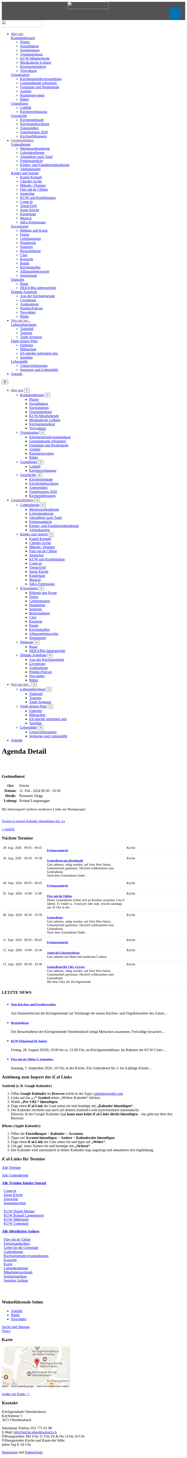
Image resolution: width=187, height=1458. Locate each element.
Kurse (8, 1264)
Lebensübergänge (23, 325)
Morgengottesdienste (35, 148)
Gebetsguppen (30, 239)
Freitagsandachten (17, 1243)
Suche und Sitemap (16, 1327)
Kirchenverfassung (33, 112)
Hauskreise (28, 243)
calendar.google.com (108, 1093)
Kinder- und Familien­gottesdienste (45, 165)
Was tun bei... (21, 320)
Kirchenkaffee (30, 267)
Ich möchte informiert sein (39, 353)
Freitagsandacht (31, 161)
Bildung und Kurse (34, 230)
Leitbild (25, 107)
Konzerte (26, 259)
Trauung (26, 333)
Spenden (26, 357)
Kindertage (28, 214)
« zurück (8, 829)
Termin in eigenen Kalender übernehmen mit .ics (33, 821)
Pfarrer (25, 42)
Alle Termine (11, 1167)
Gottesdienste (20, 144)
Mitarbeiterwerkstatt (18, 1272)
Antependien (29, 128)
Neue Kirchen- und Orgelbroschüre (33, 1004)
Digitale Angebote (24, 292)
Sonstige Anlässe (16, 1280)
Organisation (20, 75)
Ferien (24, 234)
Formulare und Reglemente (39, 87)
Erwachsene (20, 226)
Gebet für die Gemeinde (21, 1248)
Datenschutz (34, 1452)
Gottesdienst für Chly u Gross (66, 967)
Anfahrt (25, 91)
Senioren (26, 247)
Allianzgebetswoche (34, 271)
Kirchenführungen (33, 136)
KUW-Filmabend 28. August (29, 1041)
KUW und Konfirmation (38, 198)
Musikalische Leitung (35, 62)
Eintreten (26, 345)
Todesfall (26, 329)
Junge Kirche (29, 210)
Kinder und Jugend (25, 173)
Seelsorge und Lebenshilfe (39, 370)
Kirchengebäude (32, 120)
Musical (25, 218)
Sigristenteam (29, 50)
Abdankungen (30, 169)
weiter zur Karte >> (16, 1394)
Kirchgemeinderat (33, 66)
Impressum (10, 1452)
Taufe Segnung (31, 337)
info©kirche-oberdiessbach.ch (35, 1432)
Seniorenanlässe (15, 1276)
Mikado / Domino (33, 185)
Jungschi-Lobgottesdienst (63, 952)
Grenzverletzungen (33, 366)
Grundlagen (19, 103)
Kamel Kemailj (31, 177)
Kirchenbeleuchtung (34, 124)
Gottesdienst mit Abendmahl (65, 860)
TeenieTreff (28, 206)
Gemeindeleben (22, 140)
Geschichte (19, 116)
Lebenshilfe (19, 361)
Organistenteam (31, 54)
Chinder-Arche (31, 181)
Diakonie (17, 279)
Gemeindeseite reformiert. (38, 83)
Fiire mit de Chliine (34, 189)
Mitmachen (28, 349)
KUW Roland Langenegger (24, 1215)
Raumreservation (32, 95)
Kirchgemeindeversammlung (41, 79)
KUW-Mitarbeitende (35, 58)
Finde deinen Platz (24, 341)
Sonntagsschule (15, 1203)
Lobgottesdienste (32, 153)
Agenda (16, 374)
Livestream (28, 300)
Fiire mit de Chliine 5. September (32, 1059)
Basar (24, 284)
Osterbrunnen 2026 (34, 132)
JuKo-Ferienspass (33, 222)
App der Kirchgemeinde (37, 296)
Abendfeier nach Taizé (36, 157)
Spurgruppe (28, 275)
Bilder (24, 99)
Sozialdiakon (29, 46)
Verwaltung (28, 71)
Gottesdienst (55, 917)
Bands (24, 263)
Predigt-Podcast (31, 308)
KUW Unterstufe (16, 1223)
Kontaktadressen (23, 38)
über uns (17, 34)
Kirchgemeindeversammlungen (26, 1256)
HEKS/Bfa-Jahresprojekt (38, 288)
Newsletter (28, 312)
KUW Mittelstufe (16, 1219)
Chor (23, 255)
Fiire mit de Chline (17, 1239)
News (6, 1331)
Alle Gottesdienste (15, 1175)
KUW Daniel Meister (19, 1211)
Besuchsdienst (30, 251)
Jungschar (27, 193)
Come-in (26, 202)
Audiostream (29, 304)
